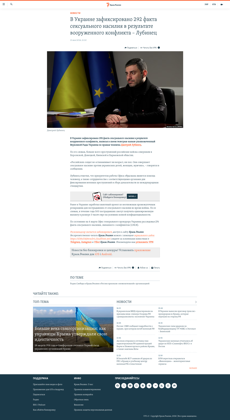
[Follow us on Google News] (142, 385)
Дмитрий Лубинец (131, 145)
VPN (150, 242)
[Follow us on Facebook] (117, 385)
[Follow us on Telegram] (149, 385)
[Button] (130, 48)
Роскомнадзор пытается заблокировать (91, 232)
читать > (132, 196)
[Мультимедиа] (222, 4)
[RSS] (161, 385)
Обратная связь (81, 400)
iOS (97, 254)
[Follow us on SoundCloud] (155, 385)
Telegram (75, 242)
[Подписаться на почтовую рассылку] (174, 385)
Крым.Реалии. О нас (83, 385)
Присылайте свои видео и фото (47, 385)
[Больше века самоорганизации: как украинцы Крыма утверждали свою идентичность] (73, 329)
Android (106, 254)
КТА (214, 4)
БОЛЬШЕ (193, 368)
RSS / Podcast (39, 405)
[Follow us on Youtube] (130, 385)
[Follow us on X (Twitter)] (123, 385)
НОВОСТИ (124, 302)
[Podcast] (168, 385)
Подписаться (39, 395)
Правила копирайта (83, 395)
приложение (142, 250)
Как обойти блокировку (44, 410)
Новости (75, 13)
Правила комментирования (87, 390)
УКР (206, 4)
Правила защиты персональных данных (93, 410)
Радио (36, 400)
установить (142, 242)
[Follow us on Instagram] (136, 385)
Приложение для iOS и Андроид (48, 390)
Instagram (86, 242)
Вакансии (78, 405)
